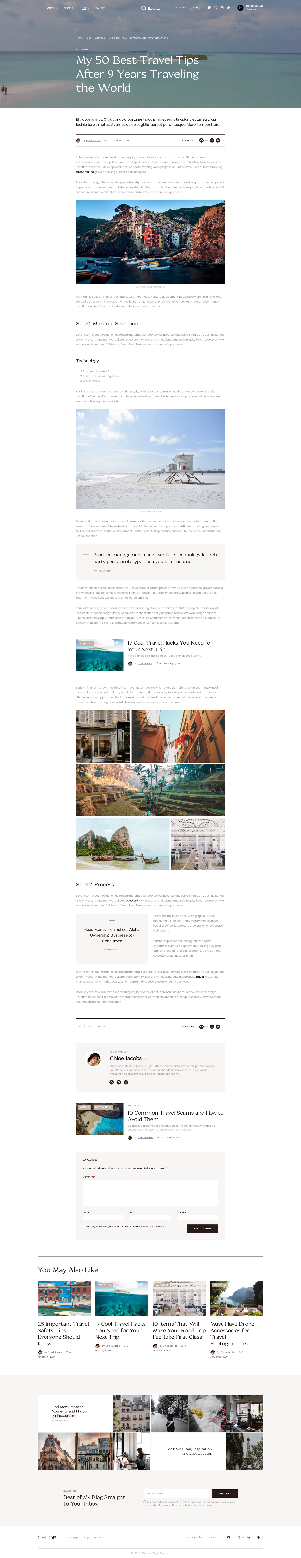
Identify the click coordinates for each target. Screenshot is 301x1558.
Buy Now (98, 1537)
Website (181, 1212)
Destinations (103, 1107)
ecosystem (133, 901)
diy (89, 1026)
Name (87, 1212)
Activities (100, 38)
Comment (89, 1176)
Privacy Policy (195, 1537)
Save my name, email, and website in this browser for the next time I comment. (126, 1226)
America (84, 1107)
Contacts (212, 1537)
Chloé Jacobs (126, 1058)
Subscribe (225, 1493)
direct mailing (85, 172)
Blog (89, 38)
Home (79, 38)
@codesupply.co (254, 5)
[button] (40, 8)
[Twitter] (215, 7)
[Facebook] (209, 7)
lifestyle (101, 1026)
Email (133, 1212)
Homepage (73, 1537)
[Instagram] (222, 7)
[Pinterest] (228, 7)
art (81, 1026)
